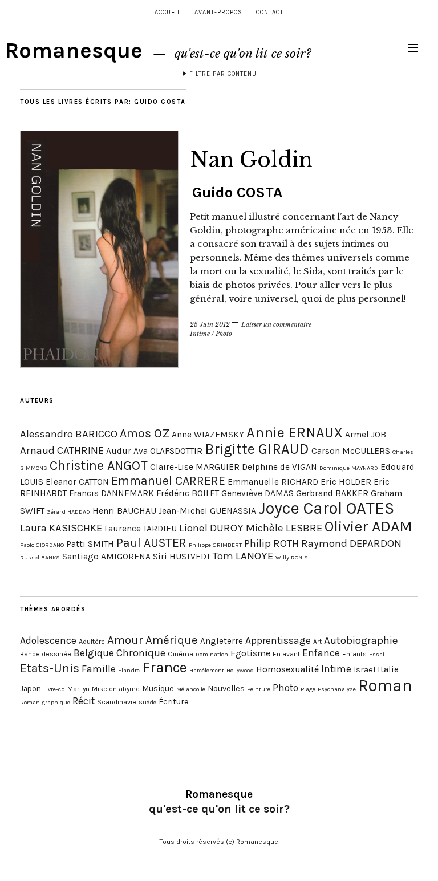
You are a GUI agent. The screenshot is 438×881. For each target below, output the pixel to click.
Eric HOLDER (346, 482)
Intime (200, 334)
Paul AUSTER (151, 542)
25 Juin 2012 (210, 324)
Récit (83, 701)
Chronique (140, 653)
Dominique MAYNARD (348, 468)
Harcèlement (206, 670)
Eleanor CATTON (77, 482)
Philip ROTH (271, 543)
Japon (30, 688)
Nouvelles (226, 688)
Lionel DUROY (211, 528)
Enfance (321, 653)
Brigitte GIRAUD (257, 449)
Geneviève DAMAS (257, 493)
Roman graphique (45, 702)
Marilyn (78, 689)
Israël (364, 670)
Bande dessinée (45, 654)
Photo (224, 334)
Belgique (94, 653)
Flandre (129, 670)
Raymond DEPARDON (351, 543)
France (164, 667)
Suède (147, 702)
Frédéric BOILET (187, 493)
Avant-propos (218, 12)
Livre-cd (54, 689)
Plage (308, 689)
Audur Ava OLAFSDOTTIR (154, 451)
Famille (99, 669)
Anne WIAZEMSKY (208, 434)
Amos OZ (144, 433)
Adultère (92, 641)
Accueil (168, 12)
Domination (212, 654)
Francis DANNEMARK (111, 493)
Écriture (173, 702)
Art (317, 641)
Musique (158, 688)
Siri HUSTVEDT (181, 556)
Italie (388, 669)
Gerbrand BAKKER (332, 493)
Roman (385, 685)
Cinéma (180, 653)
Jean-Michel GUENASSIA (207, 511)
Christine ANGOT (99, 465)
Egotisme (250, 653)
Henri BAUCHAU (124, 511)
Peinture (258, 689)
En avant (286, 654)
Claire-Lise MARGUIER (195, 467)
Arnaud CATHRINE (62, 450)
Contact (269, 12)
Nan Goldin (251, 160)
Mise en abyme (116, 689)
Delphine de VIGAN (279, 467)
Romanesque (74, 50)
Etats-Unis (49, 668)
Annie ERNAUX (294, 432)
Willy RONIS (291, 557)
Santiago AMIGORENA (106, 556)
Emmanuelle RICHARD (273, 482)
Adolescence (48, 640)
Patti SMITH (90, 544)
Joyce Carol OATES (326, 508)
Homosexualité (287, 669)
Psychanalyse (337, 689)
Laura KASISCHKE (61, 528)
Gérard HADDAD (68, 511)
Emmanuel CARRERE (168, 480)
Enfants (354, 654)
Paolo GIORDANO (42, 545)
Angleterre (221, 641)
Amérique (171, 640)
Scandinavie (116, 702)
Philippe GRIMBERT (215, 545)
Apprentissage (278, 640)
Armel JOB (365, 434)
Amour (125, 640)
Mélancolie (190, 689)
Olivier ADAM (368, 526)
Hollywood (240, 670)
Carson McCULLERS (350, 451)
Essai (376, 654)
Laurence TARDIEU (140, 528)
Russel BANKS (40, 557)
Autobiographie (361, 640)
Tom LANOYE (243, 556)
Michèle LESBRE (284, 528)
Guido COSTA (237, 192)
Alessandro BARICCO (68, 434)
